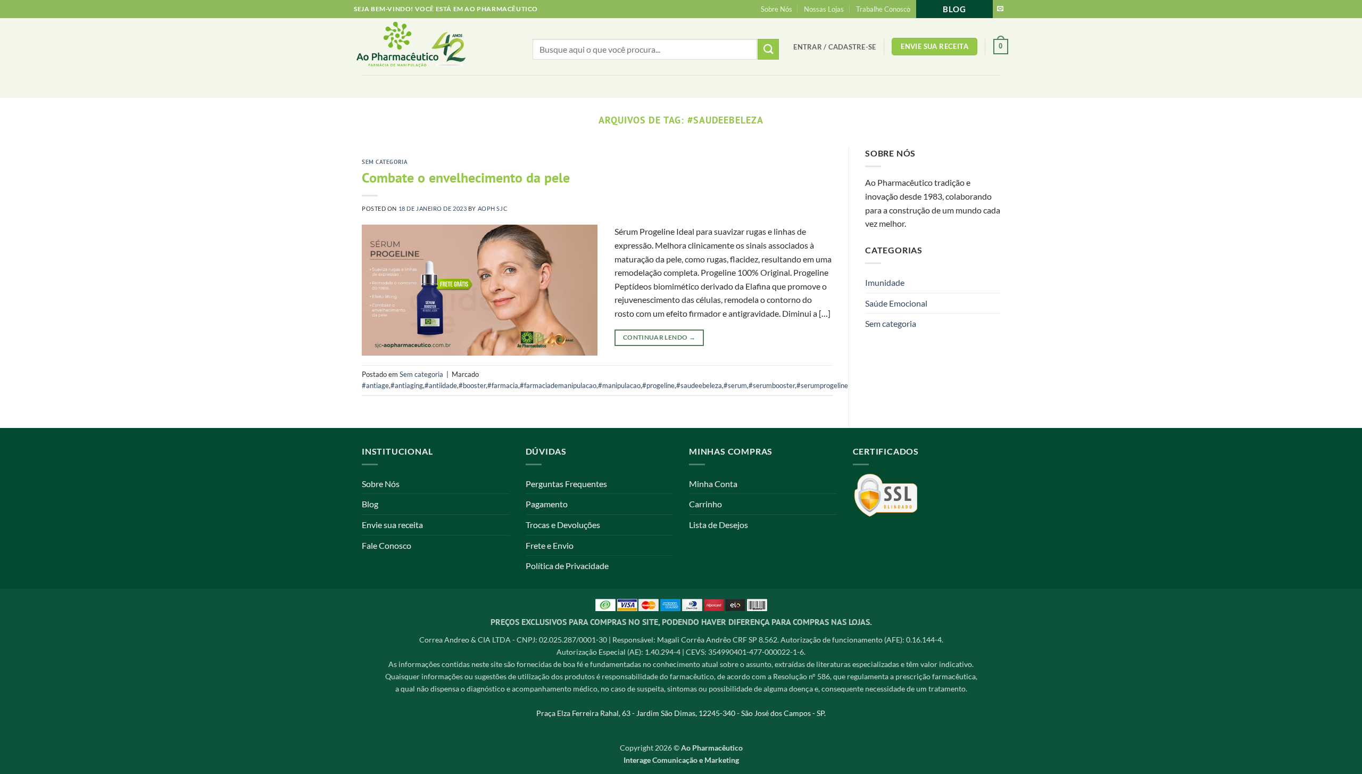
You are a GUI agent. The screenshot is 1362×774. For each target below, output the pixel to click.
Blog (954, 9)
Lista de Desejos (718, 525)
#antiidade (441, 385)
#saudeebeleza (699, 385)
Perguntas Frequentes (566, 484)
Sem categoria (385, 162)
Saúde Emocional (896, 303)
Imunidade (884, 282)
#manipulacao (619, 385)
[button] (834, 46)
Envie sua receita (392, 525)
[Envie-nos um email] (1000, 9)
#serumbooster (772, 385)
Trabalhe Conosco (883, 9)
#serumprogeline (822, 385)
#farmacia (502, 385)
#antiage (375, 385)
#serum (735, 385)
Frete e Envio (550, 545)
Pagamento (547, 504)
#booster (472, 385)
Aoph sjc (493, 208)
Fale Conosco (386, 545)
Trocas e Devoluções (563, 525)
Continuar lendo (659, 337)
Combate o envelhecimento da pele (466, 177)
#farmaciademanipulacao (558, 385)
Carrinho (705, 504)
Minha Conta (713, 484)
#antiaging (407, 385)
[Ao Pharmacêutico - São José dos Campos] (428, 46)
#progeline (658, 385)
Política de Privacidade (567, 566)
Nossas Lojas (824, 9)
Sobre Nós (776, 9)
